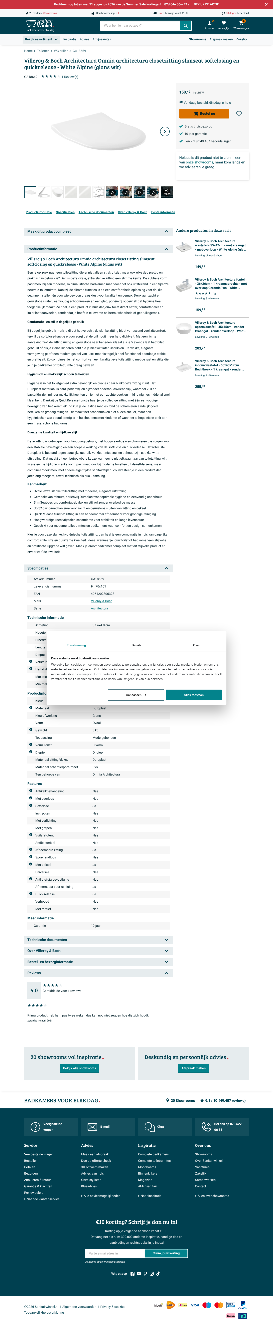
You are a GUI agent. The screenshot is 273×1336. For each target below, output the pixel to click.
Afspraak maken (221, 39)
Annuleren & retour (37, 1180)
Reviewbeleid (33, 1192)
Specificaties (65, 212)
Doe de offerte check (96, 1160)
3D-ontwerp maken (94, 1167)
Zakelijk (241, 39)
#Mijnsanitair (147, 1186)
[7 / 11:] (112, 192)
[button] (239, 114)
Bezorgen (31, 1173)
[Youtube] (138, 1273)
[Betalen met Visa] (194, 1305)
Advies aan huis (92, 1173)
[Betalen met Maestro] (206, 1305)
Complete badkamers (153, 1154)
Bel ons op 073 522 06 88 (228, 1127)
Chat (160, 1126)
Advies (84, 39)
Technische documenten (96, 212)
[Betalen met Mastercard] (218, 1305)
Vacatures (202, 1167)
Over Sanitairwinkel (209, 1160)
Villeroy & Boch (101, 601)
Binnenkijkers (147, 1173)
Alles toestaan (194, 695)
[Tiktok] (158, 1273)
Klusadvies (89, 1186)
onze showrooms (199, 162)
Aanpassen (133, 695)
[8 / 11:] (126, 192)
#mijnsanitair (102, 39)
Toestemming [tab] (76, 645)
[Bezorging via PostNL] (170, 1305)
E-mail (105, 1126)
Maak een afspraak (95, 1154)
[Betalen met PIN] (230, 1305)
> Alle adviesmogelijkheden (101, 1196)
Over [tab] (196, 645)
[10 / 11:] (153, 192)
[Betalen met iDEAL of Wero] (182, 1305)
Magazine (145, 1180)
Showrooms (197, 39)
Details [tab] (136, 645)
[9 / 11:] (139, 192)
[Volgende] (165, 131)
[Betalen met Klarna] (230, 1316)
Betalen (29, 1167)
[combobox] (140, 25)
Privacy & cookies (113, 1306)
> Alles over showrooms (212, 1196)
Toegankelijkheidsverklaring (44, 1312)
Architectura (99, 608)
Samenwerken (205, 1180)
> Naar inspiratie (149, 1196)
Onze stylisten (91, 1180)
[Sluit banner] (266, 4)
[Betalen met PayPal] (242, 1305)
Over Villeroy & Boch (132, 212)
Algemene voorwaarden (79, 1306)
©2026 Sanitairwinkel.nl (41, 1306)
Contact (200, 1186)
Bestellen (31, 1160)
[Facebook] (132, 1273)
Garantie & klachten (38, 1186)
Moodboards (147, 1167)
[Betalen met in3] (242, 1316)
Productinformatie (39, 212)
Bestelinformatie (163, 212)
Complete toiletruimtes (154, 1160)
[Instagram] (151, 1273)
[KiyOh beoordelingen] (158, 1305)
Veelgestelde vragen (52, 1127)
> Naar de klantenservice (42, 1199)
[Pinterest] (145, 1273)
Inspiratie (70, 39)
